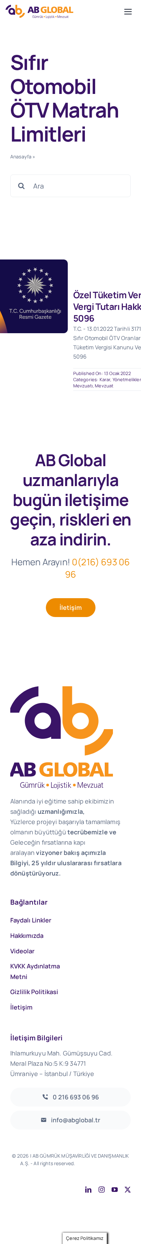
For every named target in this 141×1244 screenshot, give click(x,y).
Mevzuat (104, 386)
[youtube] (115, 1189)
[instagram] (102, 1189)
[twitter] (128, 1189)
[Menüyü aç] (128, 11)
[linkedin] (88, 1189)
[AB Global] (62, 11)
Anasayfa (20, 156)
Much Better (84, 1171)
